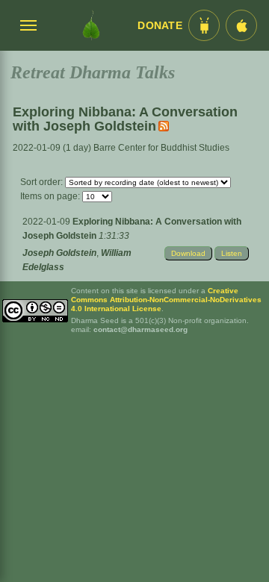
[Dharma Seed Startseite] (91, 25)
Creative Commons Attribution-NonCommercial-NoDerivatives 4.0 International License (166, 300)
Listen (231, 253)
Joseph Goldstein (59, 253)
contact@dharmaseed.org (140, 329)
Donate (159, 25)
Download (188, 253)
